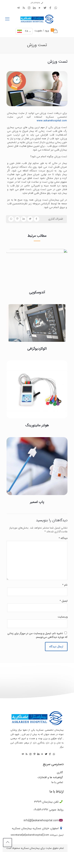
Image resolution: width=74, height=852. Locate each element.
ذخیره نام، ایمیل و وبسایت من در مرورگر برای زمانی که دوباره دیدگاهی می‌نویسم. (37, 635)
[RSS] (24, 8)
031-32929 (35, 3)
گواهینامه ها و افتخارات (50, 777)
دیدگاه (63, 538)
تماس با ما (57, 782)
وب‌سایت (62, 617)
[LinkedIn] (34, 8)
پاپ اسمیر (37, 502)
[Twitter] (45, 8)
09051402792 (41, 809)
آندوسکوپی (37, 292)
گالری (60, 772)
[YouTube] (40, 8)
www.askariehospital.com (52, 121)
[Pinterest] (34, 754)
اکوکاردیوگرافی (37, 348)
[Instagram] (29, 8)
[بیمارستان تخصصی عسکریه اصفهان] (37, 18)
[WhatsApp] (56, 8)
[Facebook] (50, 8)
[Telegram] (18, 8)
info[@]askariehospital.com (41, 820)
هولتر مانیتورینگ (37, 425)
